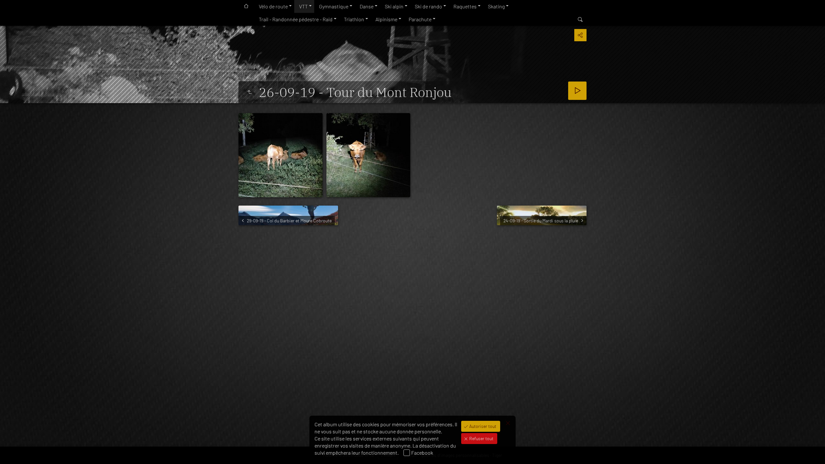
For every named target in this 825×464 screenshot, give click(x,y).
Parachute (420, 19)
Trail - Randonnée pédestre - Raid (296, 19)
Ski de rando (428, 6)
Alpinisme (386, 19)
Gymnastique (333, 6)
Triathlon (354, 19)
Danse (367, 6)
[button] (13, 451)
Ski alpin (394, 6)
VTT (303, 6)
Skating (496, 6)
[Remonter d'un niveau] (249, 92)
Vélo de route (273, 6)
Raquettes (465, 6)
